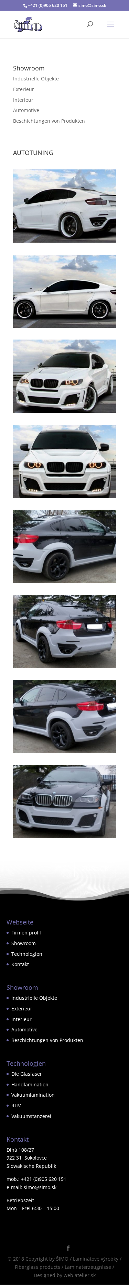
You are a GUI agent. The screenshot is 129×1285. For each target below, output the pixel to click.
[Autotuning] (64, 242)
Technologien (26, 954)
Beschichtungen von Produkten (49, 121)
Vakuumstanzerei (31, 1116)
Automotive (26, 110)
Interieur (23, 100)
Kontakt (20, 964)
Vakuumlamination (33, 1095)
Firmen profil (26, 932)
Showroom (23, 943)
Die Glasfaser (26, 1074)
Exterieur (23, 89)
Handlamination (30, 1084)
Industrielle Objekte (36, 78)
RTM (16, 1105)
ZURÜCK (95, 868)
